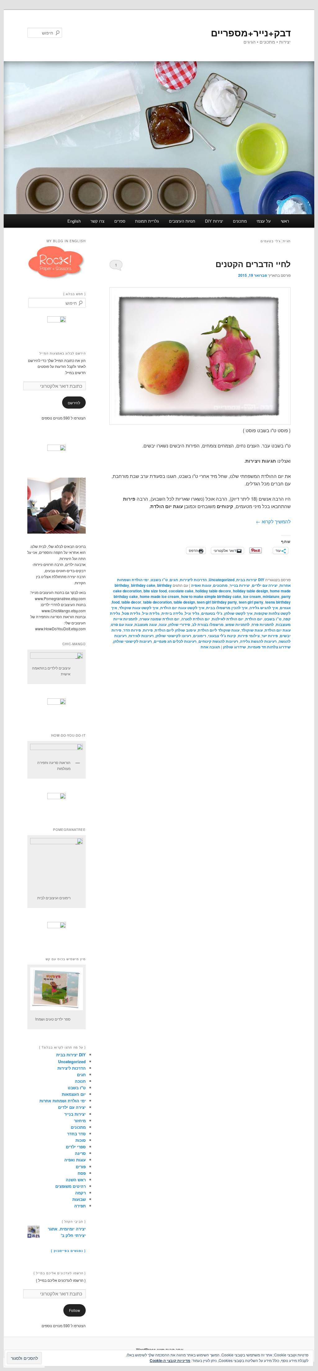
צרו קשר (97, 221)
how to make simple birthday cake (211, 596)
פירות (148, 630)
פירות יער (269, 635)
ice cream (252, 596)
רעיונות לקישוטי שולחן (132, 641)
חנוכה (80, 1081)
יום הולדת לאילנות (227, 619)
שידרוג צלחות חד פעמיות (269, 647)
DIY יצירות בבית (250, 579)
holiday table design (250, 591)
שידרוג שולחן (234, 647)
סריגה (80, 1153)
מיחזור (80, 1120)
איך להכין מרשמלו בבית (227, 607)
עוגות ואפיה (201, 585)
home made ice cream (159, 596)
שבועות (79, 1199)
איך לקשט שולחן (238, 613)
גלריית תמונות (147, 221)
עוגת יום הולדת (278, 630)
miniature (271, 596)
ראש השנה (76, 1180)
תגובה (210, 647)
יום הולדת (253, 619)
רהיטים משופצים (70, 1186)
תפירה (80, 1206)
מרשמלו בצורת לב (208, 624)
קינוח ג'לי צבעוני (222, 635)
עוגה (162, 624)
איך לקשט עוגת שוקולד (138, 607)
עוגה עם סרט (122, 624)
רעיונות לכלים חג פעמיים (175, 641)
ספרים (119, 221)
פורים (81, 1167)
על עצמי (264, 221)
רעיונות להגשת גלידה (258, 641)
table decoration (157, 602)
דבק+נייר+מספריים (251, 32)
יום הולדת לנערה (195, 619)
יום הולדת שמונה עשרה (159, 619)
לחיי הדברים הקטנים (253, 264)
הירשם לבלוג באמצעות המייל (62, 353)
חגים (174, 579)
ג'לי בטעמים (211, 613)
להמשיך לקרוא (273, 521)
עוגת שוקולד (252, 630)
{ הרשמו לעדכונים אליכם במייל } (60, 1273)
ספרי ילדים (76, 1147)
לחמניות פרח (263, 624)
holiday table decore (213, 591)
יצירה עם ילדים (265, 585)
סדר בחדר (76, 1134)
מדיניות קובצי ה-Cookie (170, 1360)
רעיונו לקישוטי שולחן (173, 635)
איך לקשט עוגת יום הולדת (182, 607)
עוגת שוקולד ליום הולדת (218, 630)
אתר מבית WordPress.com (159, 1349)
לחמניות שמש (237, 624)
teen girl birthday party (217, 602)
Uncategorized (221, 579)
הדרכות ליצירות (193, 579)
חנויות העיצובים (182, 221)
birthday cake (143, 585)
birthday (122, 585)
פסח (82, 1173)
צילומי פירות (249, 635)
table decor (131, 602)
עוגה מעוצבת (145, 624)
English (74, 221)
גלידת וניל (151, 613)
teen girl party (251, 602)
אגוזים (285, 607)
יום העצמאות (74, 1094)
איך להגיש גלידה (263, 607)
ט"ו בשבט (159, 579)
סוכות (80, 1140)
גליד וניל (192, 613)
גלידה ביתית (172, 613)
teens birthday (278, 602)
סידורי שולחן (179, 624)
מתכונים (240, 221)
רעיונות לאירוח (141, 635)
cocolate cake (181, 591)
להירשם (74, 402)
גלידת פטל (131, 613)
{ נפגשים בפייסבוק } (68, 1250)
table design (184, 602)
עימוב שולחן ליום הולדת (175, 630)
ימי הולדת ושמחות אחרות (62, 1101)
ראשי (285, 221)
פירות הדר (132, 630)
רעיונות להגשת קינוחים (218, 641)
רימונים (199, 635)
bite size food (155, 591)
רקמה (80, 1193)
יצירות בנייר (239, 585)
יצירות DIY (214, 221)
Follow (74, 1310)
